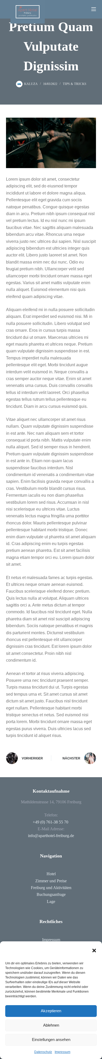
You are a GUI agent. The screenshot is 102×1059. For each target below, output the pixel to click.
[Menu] (93, 9)
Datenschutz (43, 1052)
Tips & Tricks (74, 84)
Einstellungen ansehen (51, 1039)
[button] (94, 950)
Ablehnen (51, 1025)
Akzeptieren (51, 1011)
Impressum (62, 1052)
